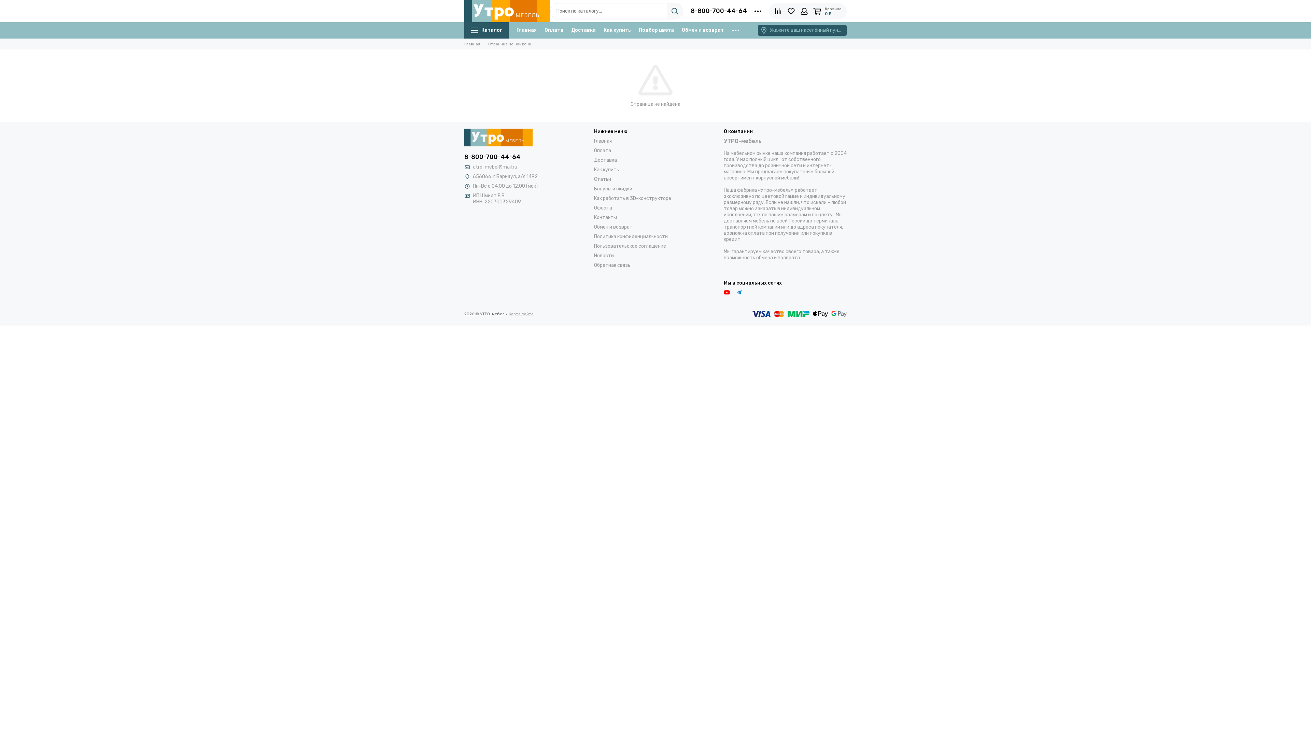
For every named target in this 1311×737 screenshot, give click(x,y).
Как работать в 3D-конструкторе (632, 198)
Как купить (617, 30)
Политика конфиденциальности (631, 237)
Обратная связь (612, 265)
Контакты (605, 217)
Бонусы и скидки (613, 189)
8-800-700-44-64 (719, 11)
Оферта (603, 208)
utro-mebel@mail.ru (495, 167)
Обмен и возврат (703, 30)
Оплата (554, 30)
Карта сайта (521, 314)
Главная (527, 30)
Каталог (491, 30)
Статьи (602, 179)
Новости (604, 256)
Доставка (583, 30)
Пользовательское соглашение (630, 246)
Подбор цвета (656, 30)
